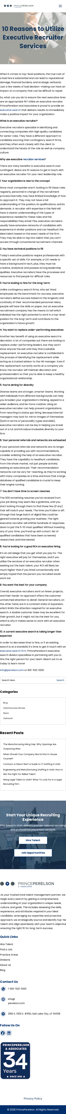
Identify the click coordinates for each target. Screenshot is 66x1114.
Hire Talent (33, 840)
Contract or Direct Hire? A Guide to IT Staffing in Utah (31, 764)
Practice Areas (9, 954)
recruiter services (33, 159)
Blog (5, 702)
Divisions (5, 960)
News (6, 713)
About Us (5, 965)
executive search (10, 110)
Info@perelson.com (12, 670)
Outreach (8, 718)
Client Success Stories (14, 708)
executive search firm (13, 651)
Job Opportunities (33, 853)
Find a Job (6, 949)
